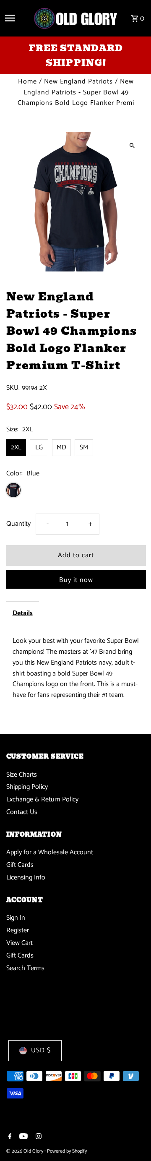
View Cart (19, 943)
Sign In (15, 918)
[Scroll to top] (133, 1139)
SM (84, 447)
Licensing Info (25, 877)
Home (27, 81)
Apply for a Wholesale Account (49, 852)
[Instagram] (38, 1137)
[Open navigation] (16, 18)
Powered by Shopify (67, 1151)
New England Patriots (78, 81)
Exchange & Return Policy (42, 799)
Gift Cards (20, 865)
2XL (16, 447)
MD (61, 447)
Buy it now (76, 580)
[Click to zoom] (132, 145)
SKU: (13, 388)
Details (23, 613)
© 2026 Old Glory (25, 1151)
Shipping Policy (27, 787)
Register (17, 930)
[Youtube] (22, 1137)
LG (39, 447)
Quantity (18, 524)
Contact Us (21, 812)
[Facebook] (9, 1137)
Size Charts (21, 774)
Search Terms (25, 968)
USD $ (41, 1050)
